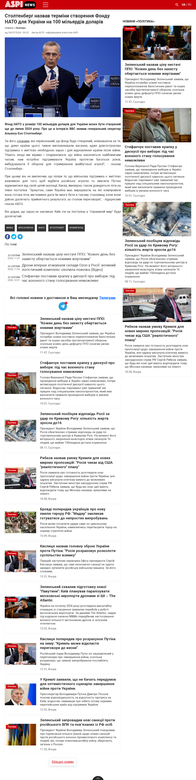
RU (189, 4)
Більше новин (63, 762)
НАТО (42, 228)
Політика (20, 28)
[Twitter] (13, 236)
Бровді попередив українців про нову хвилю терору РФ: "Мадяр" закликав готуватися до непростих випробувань (74, 513)
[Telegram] (20, 236)
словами (23, 141)
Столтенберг (57, 228)
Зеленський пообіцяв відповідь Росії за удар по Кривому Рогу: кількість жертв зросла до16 (74, 418)
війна (10, 228)
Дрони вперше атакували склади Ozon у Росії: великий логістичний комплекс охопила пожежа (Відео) (69, 267)
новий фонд (77, 228)
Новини (9, 28)
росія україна (26, 228)
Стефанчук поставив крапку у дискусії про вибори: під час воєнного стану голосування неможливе (68, 278)
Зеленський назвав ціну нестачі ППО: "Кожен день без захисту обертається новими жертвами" (68, 256)
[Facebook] (7, 236)
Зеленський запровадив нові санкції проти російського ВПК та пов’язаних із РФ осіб (77, 722)
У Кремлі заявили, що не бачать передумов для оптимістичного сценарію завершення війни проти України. (78, 684)
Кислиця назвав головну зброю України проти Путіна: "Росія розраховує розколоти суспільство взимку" (78, 550)
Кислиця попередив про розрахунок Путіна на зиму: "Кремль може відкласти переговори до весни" (77, 643)
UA (183, 4)
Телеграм (107, 298)
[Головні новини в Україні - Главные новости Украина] (20, 4)
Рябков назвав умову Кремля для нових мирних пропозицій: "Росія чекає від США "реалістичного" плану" (76, 462)
